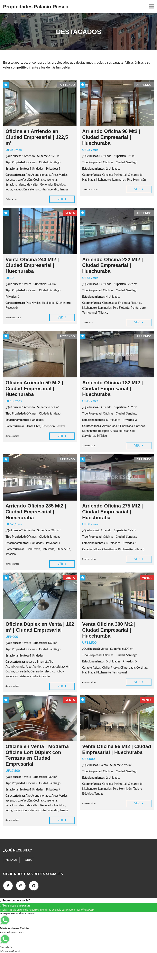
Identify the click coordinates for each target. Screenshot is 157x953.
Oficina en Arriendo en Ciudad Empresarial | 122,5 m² (37, 137)
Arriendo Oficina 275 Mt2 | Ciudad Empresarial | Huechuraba (112, 511)
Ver (61, 199)
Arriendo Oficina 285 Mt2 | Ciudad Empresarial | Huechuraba (36, 511)
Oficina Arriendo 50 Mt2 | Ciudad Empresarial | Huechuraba (34, 388)
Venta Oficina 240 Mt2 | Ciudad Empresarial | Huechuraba (32, 265)
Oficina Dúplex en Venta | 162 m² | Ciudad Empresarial (40, 627)
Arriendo (11, 860)
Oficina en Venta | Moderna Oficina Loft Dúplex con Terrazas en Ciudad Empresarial (37, 755)
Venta (28, 860)
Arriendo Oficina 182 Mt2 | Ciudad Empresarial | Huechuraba (112, 388)
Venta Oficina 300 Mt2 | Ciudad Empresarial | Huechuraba (109, 630)
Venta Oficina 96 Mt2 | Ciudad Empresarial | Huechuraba (116, 749)
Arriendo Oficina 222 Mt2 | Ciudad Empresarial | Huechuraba (112, 265)
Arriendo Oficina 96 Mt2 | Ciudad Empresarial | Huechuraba (111, 137)
